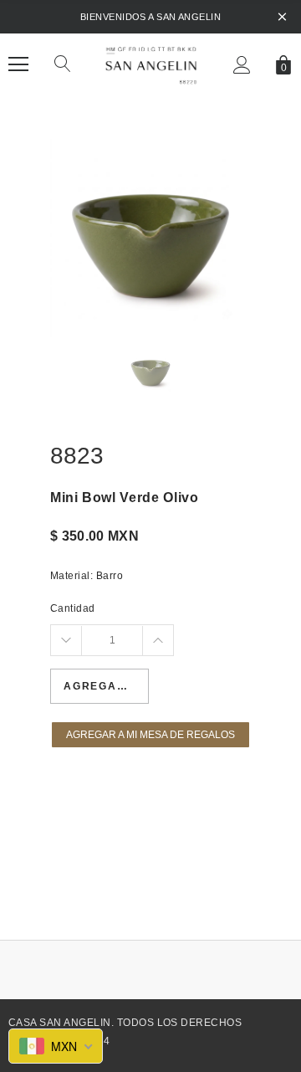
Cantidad (72, 608)
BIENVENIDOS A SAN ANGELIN (150, 17)
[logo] (150, 63)
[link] (150, 371)
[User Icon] (242, 65)
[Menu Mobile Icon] (18, 64)
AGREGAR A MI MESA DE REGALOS (150, 735)
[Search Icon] (62, 64)
